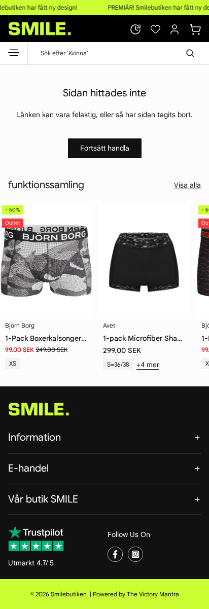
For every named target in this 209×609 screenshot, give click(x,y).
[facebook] (115, 553)
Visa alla (187, 185)
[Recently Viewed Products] (135, 29)
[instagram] (135, 553)
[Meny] (14, 54)
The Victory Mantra (153, 594)
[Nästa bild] (194, 256)
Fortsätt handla (104, 148)
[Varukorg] (195, 28)
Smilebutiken (69, 594)
